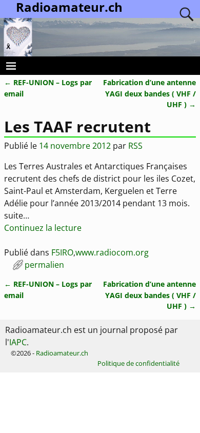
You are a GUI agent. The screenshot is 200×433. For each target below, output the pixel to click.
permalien (44, 264)
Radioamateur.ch (62, 353)
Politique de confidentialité (138, 363)
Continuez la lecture (43, 227)
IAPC (18, 342)
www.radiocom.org (112, 252)
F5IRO (62, 252)
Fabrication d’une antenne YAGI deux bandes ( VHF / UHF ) (149, 93)
